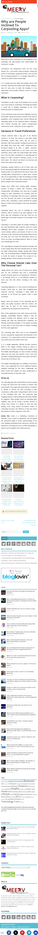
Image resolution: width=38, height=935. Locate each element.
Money (29, 794)
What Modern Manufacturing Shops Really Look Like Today (21, 769)
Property (34, 794)
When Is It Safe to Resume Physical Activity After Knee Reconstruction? (21, 656)
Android (3, 781)
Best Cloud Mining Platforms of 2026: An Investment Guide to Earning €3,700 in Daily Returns (21, 600)
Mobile (25, 794)
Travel (17, 801)
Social (4, 538)
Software (17, 799)
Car (2, 783)
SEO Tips (22, 797)
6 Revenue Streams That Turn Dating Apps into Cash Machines (18, 502)
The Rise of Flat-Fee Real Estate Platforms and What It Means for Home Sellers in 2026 (21, 680)
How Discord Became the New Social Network (19, 706)
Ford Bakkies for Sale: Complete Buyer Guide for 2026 (20, 721)
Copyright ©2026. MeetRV (8, 924)
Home (4, 791)
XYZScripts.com (26, 929)
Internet (24, 792)
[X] (15, 932)
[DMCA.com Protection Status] (8, 876)
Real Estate (5, 797)
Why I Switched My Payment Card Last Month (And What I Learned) (19, 640)
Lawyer (33, 792)
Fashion (14, 786)
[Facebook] (9, 932)
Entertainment (6, 786)
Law (29, 791)
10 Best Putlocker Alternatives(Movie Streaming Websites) (18, 558)
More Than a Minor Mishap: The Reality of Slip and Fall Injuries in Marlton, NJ (21, 761)
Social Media (9, 799)
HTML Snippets (11, 929)
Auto (28, 32)
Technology (7, 801)
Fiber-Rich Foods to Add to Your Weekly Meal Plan (20, 672)
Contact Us (14, 927)
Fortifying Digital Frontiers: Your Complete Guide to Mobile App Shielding (6, 481)
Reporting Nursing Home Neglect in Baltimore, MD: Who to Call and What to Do (21, 729)
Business (29, 781)
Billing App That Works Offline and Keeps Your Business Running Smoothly (18, 481)
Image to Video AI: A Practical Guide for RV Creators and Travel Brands (21, 688)
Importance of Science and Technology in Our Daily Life (17, 553)
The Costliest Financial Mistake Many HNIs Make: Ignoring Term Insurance (21, 624)
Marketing (18, 794)
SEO (18, 796)
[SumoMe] (35, 932)
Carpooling (12, 433)
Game (33, 786)
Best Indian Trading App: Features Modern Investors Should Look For (7, 459)
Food (29, 786)
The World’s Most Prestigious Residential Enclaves (21, 592)
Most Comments (6, 549)
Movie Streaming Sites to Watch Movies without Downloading (19, 563)
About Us (7, 927)
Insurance (18, 791)
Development (24, 784)
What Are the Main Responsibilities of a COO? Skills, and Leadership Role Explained (21, 714)
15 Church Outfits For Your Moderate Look (13, 555)
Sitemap (20, 927)
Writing (21, 802)
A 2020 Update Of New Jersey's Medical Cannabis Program (29, 523)
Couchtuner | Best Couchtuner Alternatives (13, 560)
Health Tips (30, 789)
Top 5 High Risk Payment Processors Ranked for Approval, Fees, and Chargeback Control (22, 697)
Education (32, 784)
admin (4, 32)
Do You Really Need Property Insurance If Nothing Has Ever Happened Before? (20, 648)
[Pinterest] (22, 932)
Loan (11, 794)
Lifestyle (5, 794)
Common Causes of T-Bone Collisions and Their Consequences (21, 737)
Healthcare (22, 789)
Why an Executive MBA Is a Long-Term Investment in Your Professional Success (20, 745)
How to (11, 791)
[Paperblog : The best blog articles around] (19, 876)
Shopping (28, 797)
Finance (22, 786)
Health (15, 788)
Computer (12, 783)
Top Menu (8, 2)
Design (18, 784)
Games (3, 789)
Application (23, 32)
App (7, 781)
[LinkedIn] (29, 932)
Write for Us (26, 927)
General (8, 789)
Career (6, 784)
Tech (23, 799)
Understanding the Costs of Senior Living (21, 609)
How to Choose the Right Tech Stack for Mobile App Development (18, 458)
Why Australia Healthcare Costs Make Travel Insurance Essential (22, 616)
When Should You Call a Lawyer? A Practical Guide (21, 664)
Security (12, 797)
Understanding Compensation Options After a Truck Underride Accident (20, 753)
